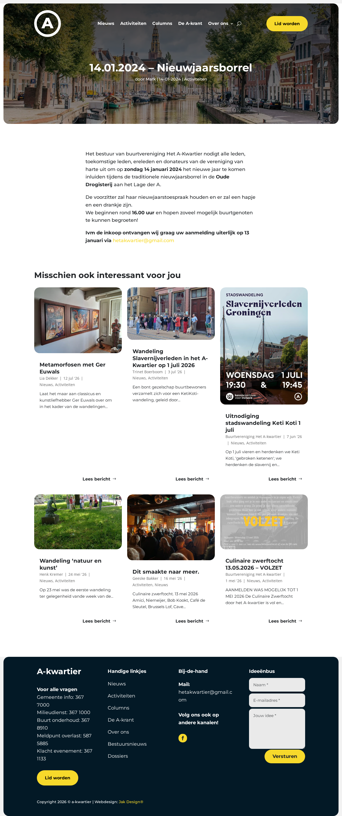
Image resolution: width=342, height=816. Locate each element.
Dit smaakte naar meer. (167, 572)
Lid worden (287, 23)
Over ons (218, 24)
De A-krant (190, 24)
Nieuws (106, 24)
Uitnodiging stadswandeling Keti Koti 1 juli (263, 423)
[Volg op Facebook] (182, 738)
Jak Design (131, 801)
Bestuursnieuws (127, 744)
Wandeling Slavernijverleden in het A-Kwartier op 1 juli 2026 (170, 358)
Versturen (285, 756)
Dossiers (118, 756)
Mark (151, 79)
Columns (162, 24)
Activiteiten (133, 24)
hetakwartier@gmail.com (144, 240)
